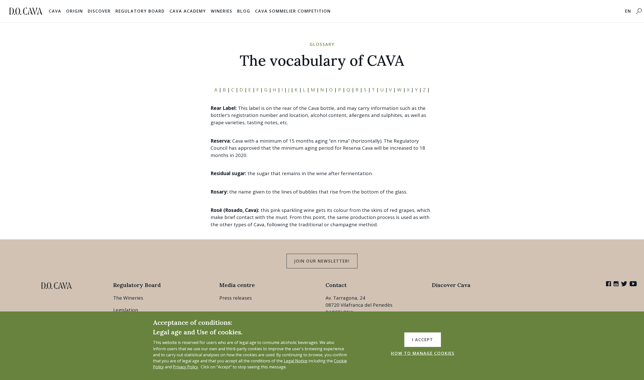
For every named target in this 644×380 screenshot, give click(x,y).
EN (628, 11)
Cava (55, 11)
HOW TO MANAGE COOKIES (423, 353)
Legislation (125, 310)
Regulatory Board (140, 11)
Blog (243, 11)
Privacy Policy (185, 367)
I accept (422, 339)
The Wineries (128, 298)
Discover (99, 11)
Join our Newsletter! (322, 261)
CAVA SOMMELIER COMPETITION (293, 11)
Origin (74, 11)
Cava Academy (188, 11)
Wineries (221, 11)
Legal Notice (295, 361)
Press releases (235, 298)
